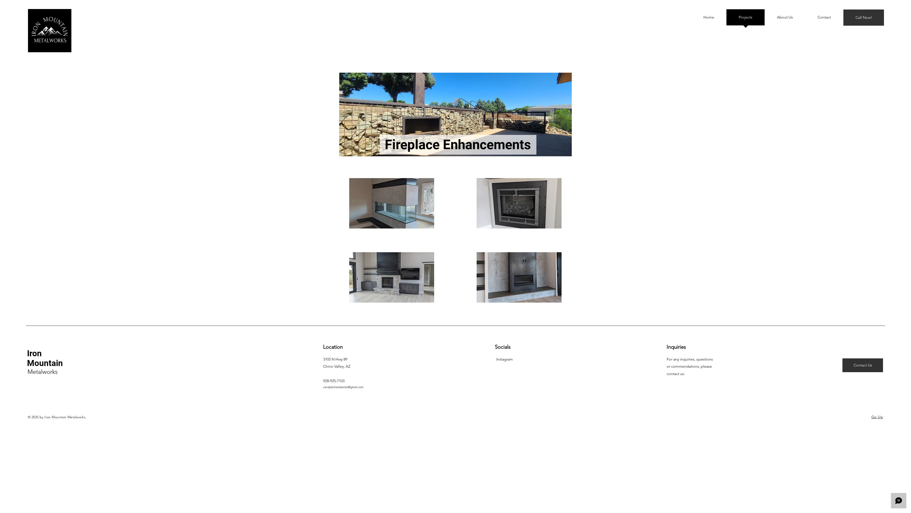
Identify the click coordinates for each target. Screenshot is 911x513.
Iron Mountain (45, 358)
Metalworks (43, 371)
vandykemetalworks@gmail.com (343, 387)
